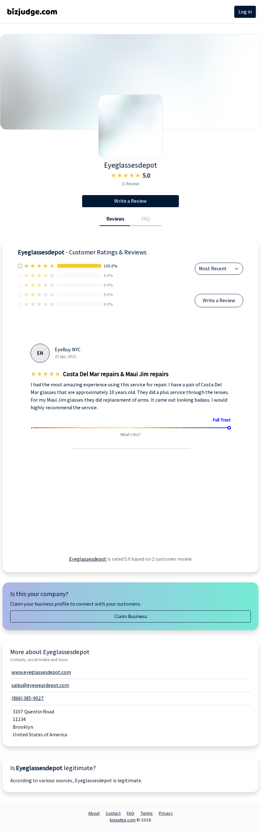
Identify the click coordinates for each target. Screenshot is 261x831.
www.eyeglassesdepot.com (41, 672)
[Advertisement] (73, 510)
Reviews (115, 218)
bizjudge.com (123, 820)
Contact (113, 813)
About (94, 813)
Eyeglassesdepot (87, 559)
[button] (43, 422)
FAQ (145, 218)
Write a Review (130, 201)
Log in (245, 11)
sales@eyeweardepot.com (40, 685)
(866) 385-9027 (27, 698)
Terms (146, 813)
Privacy (166, 813)
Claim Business (130, 616)
